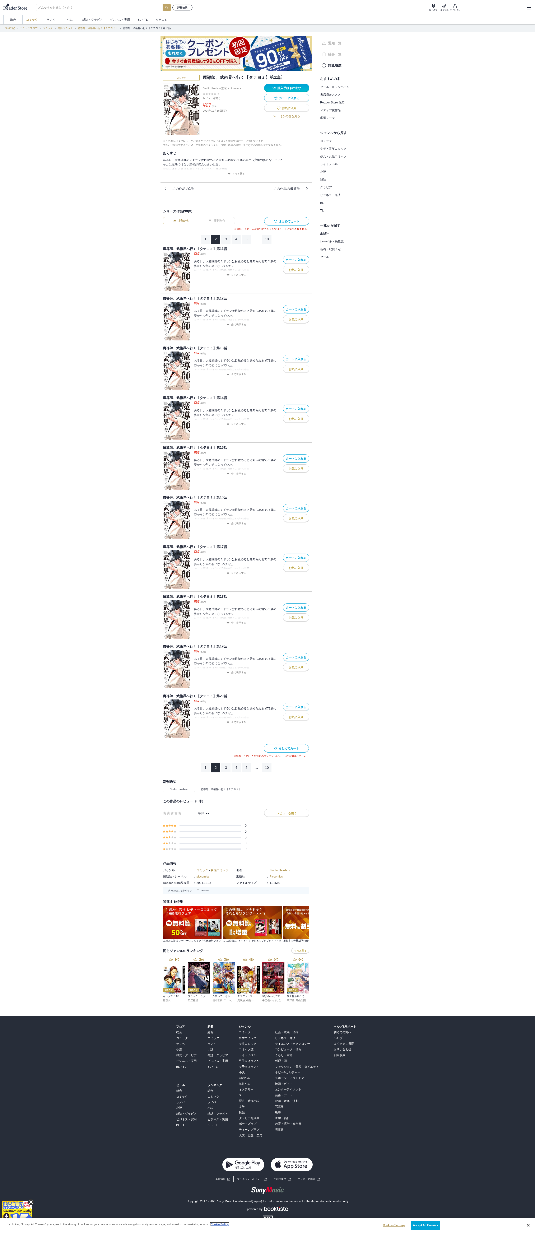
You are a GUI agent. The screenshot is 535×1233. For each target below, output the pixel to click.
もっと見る (238, 173)
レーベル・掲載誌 (332, 241)
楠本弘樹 (218, 1000)
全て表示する (238, 275)
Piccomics (276, 876)
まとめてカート (289, 221)
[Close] (528, 1225)
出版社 (324, 233)
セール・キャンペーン (334, 87)
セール (324, 257)
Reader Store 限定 (332, 102)
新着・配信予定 (330, 249)
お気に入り (289, 108)
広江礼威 (193, 1000)
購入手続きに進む (289, 88)
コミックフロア (29, 28)
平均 (201, 813)
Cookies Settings (394, 1225)
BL (322, 202)
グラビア (326, 187)
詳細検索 (182, 7)
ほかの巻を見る (290, 116)
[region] (267, 1225)
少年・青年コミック (333, 148)
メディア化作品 (330, 110)
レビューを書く (211, 98)
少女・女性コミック (333, 156)
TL (322, 210)
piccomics (235, 88)
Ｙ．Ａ (227, 1000)
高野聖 (290, 1000)
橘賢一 (250, 1000)
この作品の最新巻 (286, 188)
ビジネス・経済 (330, 195)
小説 (323, 171)
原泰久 (167, 1000)
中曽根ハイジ (269, 1000)
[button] (308, 1179)
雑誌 (323, 179)
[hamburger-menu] (528, 7)
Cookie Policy (220, 1224)
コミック (48, 28)
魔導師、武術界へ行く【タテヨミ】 (98, 28)
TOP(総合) (9, 28)
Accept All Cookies (425, 1225)
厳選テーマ (327, 118)
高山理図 (301, 1000)
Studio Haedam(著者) (215, 88)
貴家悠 (241, 1000)
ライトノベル (329, 164)
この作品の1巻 (183, 188)
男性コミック (65, 28)
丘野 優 (283, 1000)
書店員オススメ (330, 94)
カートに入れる (289, 98)
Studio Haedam (178, 789)
